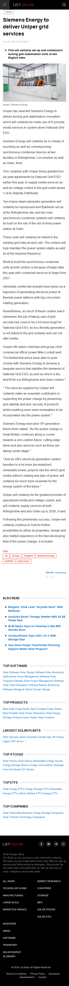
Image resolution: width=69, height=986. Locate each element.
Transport (10, 945)
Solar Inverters (46, 717)
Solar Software (11, 672)
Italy (49, 737)
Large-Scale (11, 902)
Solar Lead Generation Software (20, 685)
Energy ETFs (50, 793)
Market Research (49, 881)
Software (9, 938)
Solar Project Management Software (44, 680)
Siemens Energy (46, 555)
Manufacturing (13, 895)
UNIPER (8, 561)
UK (6, 555)
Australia (32, 737)
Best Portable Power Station (46, 709)
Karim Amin (24, 561)
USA (5, 737)
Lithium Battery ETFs (30, 793)
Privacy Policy (37, 974)
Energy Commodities (41, 765)
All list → (21, 741)
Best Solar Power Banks (16, 709)
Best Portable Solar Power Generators (24, 713)
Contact (42, 977)
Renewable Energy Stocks (48, 761)
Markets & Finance (15, 909)
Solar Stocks (10, 761)
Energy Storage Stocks (16, 765)
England (28, 555)
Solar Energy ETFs (13, 789)
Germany (14, 737)
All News (9, 881)
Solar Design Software (32, 672)
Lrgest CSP (9, 741)
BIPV (40, 902)
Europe (16, 555)
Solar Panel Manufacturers (17, 812)
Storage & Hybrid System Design (31, 689)
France (60, 737)
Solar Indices (25, 761)
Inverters (9, 923)
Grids (9, 12)
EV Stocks (28, 769)
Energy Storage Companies (48, 812)
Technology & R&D (15, 888)
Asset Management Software (33, 676)
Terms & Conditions (16, 974)
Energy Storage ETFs (37, 789)
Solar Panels (30, 717)
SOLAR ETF (44, 916)
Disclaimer (54, 974)
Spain (23, 737)
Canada (41, 737)
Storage (42, 895)
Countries (44, 888)
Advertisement (27, 977)
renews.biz (60, 572)
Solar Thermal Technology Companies (24, 817)
